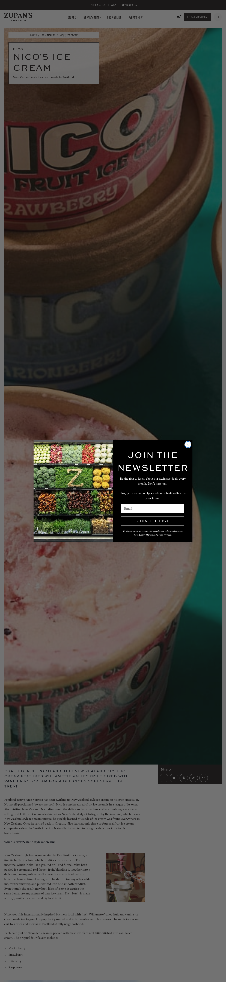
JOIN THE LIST (152, 521)
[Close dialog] (188, 444)
